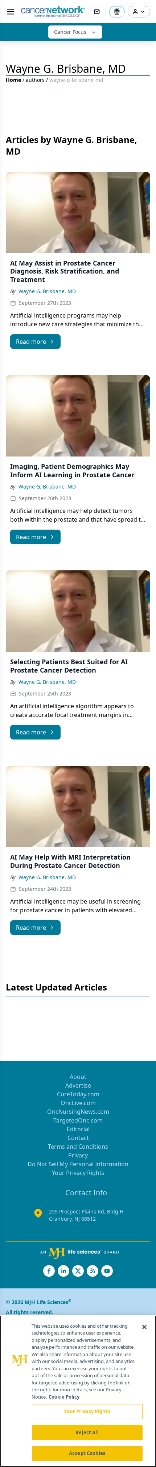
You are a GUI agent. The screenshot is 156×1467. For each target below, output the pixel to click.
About (78, 1077)
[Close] (144, 1327)
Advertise (78, 1085)
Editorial (78, 1129)
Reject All (86, 1432)
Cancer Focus (70, 31)
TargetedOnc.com (78, 1120)
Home (13, 79)
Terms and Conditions (78, 1147)
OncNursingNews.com (78, 1112)
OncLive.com (78, 1103)
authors (35, 79)
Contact (78, 1138)
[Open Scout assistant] (117, 11)
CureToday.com (78, 1094)
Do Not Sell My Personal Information (78, 1164)
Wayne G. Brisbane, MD (47, 291)
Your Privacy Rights (78, 1173)
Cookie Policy (64, 1397)
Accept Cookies (87, 1453)
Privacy (78, 1155)
